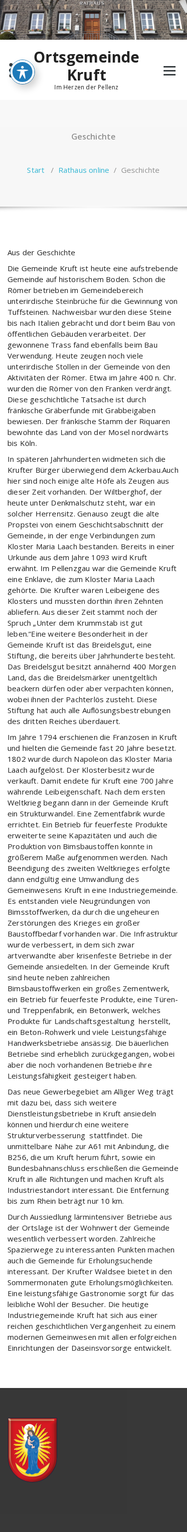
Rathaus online (84, 170)
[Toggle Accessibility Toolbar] (22, 72)
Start (35, 170)
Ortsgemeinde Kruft (86, 66)
